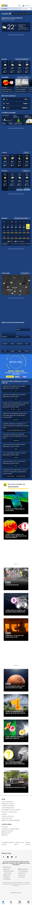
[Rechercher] (19, 5)
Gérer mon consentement (9, 812)
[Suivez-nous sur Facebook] (4, 857)
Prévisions (25, 9)
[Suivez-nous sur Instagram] (8, 857)
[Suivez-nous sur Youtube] (12, 857)
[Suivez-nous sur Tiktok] (16, 857)
